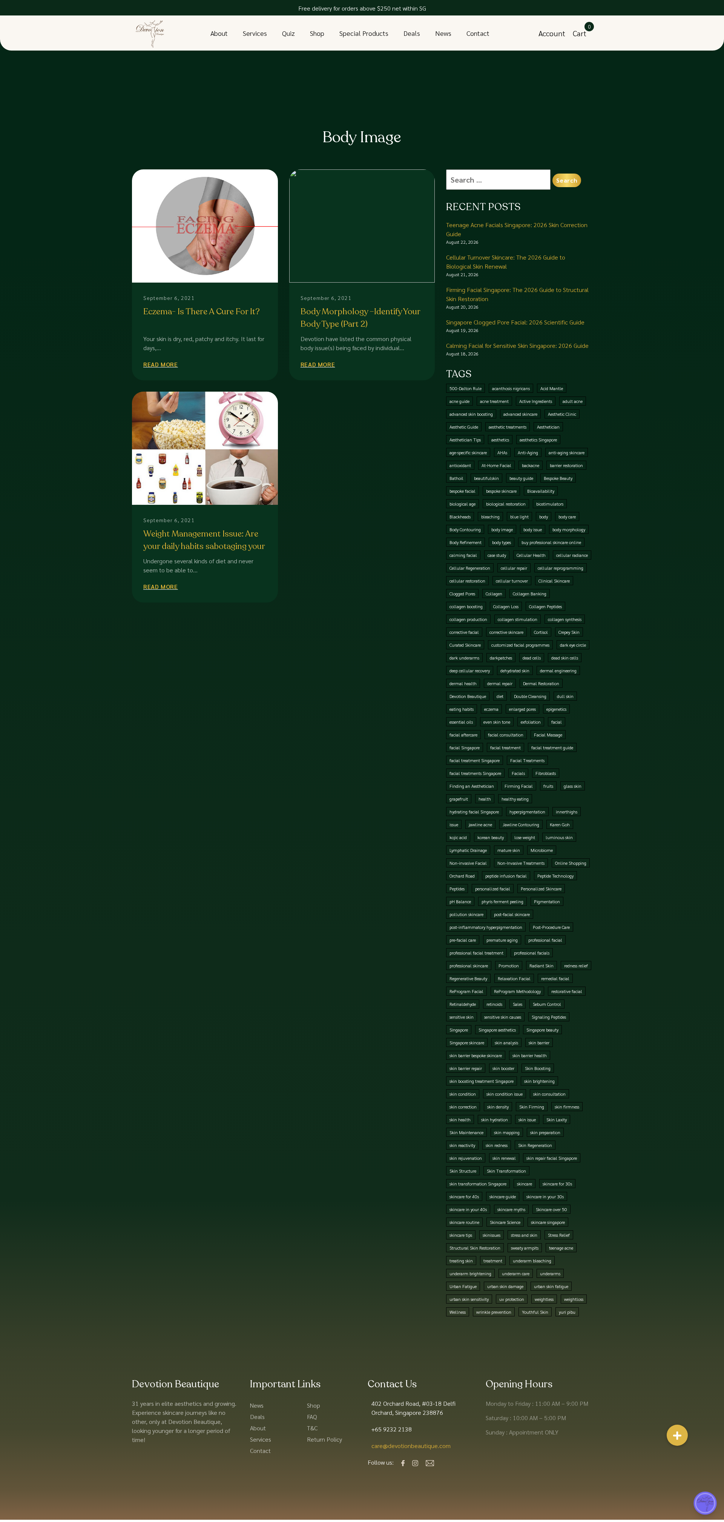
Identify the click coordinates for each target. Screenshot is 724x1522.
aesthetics (500, 440)
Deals (411, 33)
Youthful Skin (535, 1312)
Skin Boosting (538, 1068)
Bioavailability (540, 491)
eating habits (461, 709)
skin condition (462, 1094)
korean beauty (490, 837)
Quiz (288, 33)
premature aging (502, 940)
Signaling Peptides (549, 1017)
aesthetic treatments (507, 427)
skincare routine (464, 1222)
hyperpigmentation (527, 812)
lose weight (524, 837)
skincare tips (460, 1235)
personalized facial (492, 889)
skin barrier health (529, 1055)
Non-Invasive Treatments (521, 863)
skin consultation (549, 1094)
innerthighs (566, 812)
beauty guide (521, 478)
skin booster (503, 1068)
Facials (518, 773)
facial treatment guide (552, 747)
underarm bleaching (532, 1261)
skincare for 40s (464, 1196)
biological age (462, 504)
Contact (477, 33)
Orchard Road (462, 876)
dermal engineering (558, 670)
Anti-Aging (528, 452)
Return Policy (324, 1439)
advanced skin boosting (471, 414)
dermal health (463, 683)
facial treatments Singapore (475, 773)
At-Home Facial (496, 465)
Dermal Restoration (541, 683)
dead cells (532, 658)
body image (502, 529)
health (485, 799)
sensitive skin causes (502, 1017)
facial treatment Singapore (474, 760)
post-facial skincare (512, 914)
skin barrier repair (465, 1068)
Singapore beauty (542, 1030)
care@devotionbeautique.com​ (411, 1446)
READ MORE (160, 364)
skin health (460, 1119)
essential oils (461, 722)
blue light (519, 516)
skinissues (491, 1235)
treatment (492, 1261)
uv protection (511, 1299)
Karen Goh (560, 824)
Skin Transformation (506, 1171)
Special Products (363, 33)
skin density (498, 1107)
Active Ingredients (535, 401)
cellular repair (514, 568)
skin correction (463, 1107)
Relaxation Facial (514, 978)
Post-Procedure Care (551, 927)
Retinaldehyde (462, 1004)
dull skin (565, 696)
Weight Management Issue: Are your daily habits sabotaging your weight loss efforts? (204, 546)
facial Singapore (464, 747)
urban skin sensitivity (469, 1299)
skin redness (497, 1145)
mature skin (508, 850)
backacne (530, 465)
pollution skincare (466, 914)
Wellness (457, 1312)
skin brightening (539, 1081)
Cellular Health (531, 555)
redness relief (576, 965)
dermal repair (499, 683)
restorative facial (566, 991)
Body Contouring (465, 529)
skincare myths (511, 1209)
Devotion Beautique (467, 696)
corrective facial (464, 632)
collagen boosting (466, 606)
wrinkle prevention (493, 1312)
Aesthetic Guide (463, 427)
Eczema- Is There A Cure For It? (201, 311)
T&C (312, 1428)
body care (567, 516)
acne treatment (494, 401)
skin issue (527, 1119)
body (543, 516)
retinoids (494, 1004)
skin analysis (506, 1042)
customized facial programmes (520, 645)
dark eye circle (573, 645)
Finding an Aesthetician (471, 786)
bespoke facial (462, 491)
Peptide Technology (555, 876)
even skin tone (496, 722)
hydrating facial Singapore (474, 812)
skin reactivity (462, 1145)
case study (497, 555)
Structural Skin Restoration (474, 1248)
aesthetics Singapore (538, 440)
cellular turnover (512, 581)
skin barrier (539, 1042)
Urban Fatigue (463, 1286)
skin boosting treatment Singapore (481, 1081)
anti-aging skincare (566, 452)
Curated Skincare (465, 645)
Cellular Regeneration (469, 568)
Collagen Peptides (545, 606)
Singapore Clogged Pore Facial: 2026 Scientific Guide (515, 322)
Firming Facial (519, 786)
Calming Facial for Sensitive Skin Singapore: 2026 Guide (517, 345)
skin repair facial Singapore (551, 1158)
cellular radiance (572, 555)
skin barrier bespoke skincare (475, 1055)
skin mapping (507, 1132)
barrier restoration (566, 465)
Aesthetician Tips (465, 440)
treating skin (461, 1261)
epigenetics (556, 709)
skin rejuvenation (465, 1158)
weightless (544, 1299)
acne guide (459, 401)
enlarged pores (522, 709)
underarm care (515, 1273)
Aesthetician (548, 427)
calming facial (463, 555)
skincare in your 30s (545, 1196)
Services (255, 33)
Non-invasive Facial (468, 863)
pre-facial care (462, 940)
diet (500, 696)
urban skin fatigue (551, 1286)
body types (501, 542)
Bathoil (456, 478)
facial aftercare (463, 735)
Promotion (509, 965)
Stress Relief (559, 1235)
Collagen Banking (529, 593)
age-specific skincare (468, 452)
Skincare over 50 (551, 1209)
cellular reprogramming (560, 568)
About (219, 33)
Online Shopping (570, 863)
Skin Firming (531, 1107)
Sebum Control (547, 1004)
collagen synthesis (564, 619)
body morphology (568, 529)
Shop (317, 33)
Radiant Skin (541, 965)
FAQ (312, 1417)
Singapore (458, 1030)
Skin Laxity (556, 1119)
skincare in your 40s (468, 1209)
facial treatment (505, 747)
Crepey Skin (569, 632)
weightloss (573, 1299)
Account (551, 33)
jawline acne (480, 824)
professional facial (545, 940)
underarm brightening (470, 1273)
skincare (524, 1184)
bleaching (490, 516)
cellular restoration (467, 581)
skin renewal (504, 1158)
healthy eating (515, 799)
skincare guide (502, 1196)
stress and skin (524, 1235)
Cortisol (541, 632)
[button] (677, 1435)
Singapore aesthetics (497, 1030)
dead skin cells (564, 658)
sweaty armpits (524, 1248)
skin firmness (567, 1107)
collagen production (468, 619)
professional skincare (468, 965)
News (443, 33)
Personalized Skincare (541, 889)
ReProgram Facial (466, 991)
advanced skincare (520, 414)
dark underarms (464, 658)
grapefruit (458, 799)
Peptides (457, 889)
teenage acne (561, 1248)
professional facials (531, 953)
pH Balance (460, 901)
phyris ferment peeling (502, 901)
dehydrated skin (514, 670)
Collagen (494, 593)
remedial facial (555, 978)
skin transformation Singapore (477, 1184)
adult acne (573, 401)
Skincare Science (505, 1222)
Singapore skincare (466, 1042)
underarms (550, 1273)
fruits (548, 786)
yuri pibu (567, 1312)
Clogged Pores (462, 593)
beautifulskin (486, 478)
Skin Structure (462, 1171)
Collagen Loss (505, 606)
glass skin (572, 786)
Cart (579, 33)
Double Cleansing (530, 696)
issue (453, 824)
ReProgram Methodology (517, 991)
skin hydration (494, 1119)
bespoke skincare (501, 491)
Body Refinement (465, 542)
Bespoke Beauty (558, 478)
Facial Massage (548, 735)
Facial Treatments (527, 760)
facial (556, 722)
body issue (532, 529)
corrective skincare (506, 632)
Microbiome (542, 850)
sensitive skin (461, 1017)
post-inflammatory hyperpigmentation (485, 927)
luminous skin (559, 837)
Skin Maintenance (466, 1132)
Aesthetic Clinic (562, 414)
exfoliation (531, 722)
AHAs (502, 452)
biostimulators (549, 504)
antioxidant (460, 465)
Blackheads (460, 516)
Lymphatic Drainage (468, 850)
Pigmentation (547, 901)
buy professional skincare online (551, 542)
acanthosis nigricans (511, 388)
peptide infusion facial (506, 876)
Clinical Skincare (554, 581)
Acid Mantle (551, 388)
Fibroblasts (545, 773)
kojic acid (458, 837)
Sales (517, 1004)
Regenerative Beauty (468, 978)
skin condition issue (504, 1094)
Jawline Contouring (521, 824)
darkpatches (501, 658)
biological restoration (506, 504)
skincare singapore (548, 1222)
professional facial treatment (476, 953)
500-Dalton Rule (465, 388)
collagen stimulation (517, 619)
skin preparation (545, 1132)
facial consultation (505, 735)
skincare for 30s (557, 1184)
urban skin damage (505, 1286)
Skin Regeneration (535, 1145)
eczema (491, 709)
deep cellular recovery (469, 670)
